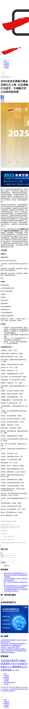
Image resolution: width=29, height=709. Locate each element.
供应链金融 (14, 664)
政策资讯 (9, 667)
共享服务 (6, 66)
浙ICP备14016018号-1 (8, 691)
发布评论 (3, 562)
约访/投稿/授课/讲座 (10, 682)
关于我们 (6, 684)
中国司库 (6, 62)
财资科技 (14, 670)
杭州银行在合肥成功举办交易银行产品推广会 (13, 649)
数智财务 (6, 64)
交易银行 (6, 67)
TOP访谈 (5, 660)
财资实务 (7, 669)
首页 (5, 60)
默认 (17, 670)
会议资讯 (5, 663)
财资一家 (18, 687)
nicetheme (6, 689)
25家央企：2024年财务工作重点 (10, 647)
